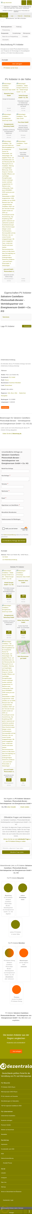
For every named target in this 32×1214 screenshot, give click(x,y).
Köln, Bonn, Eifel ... (13, 393)
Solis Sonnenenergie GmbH (23, 657)
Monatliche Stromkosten (9, 512)
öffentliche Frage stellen (17, 852)
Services (6, 317)
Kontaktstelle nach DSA (7, 1149)
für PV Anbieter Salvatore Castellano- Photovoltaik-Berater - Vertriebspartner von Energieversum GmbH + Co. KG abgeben (8, 904)
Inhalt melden (24, 807)
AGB (2, 1153)
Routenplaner (27, 326)
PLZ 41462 (12, 377)
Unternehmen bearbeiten (8, 1115)
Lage (12, 16)
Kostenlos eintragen (6, 1120)
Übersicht (4, 16)
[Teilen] (25, 1211)
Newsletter (4, 1134)
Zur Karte (5, 557)
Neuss (7, 380)
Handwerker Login (8, 1200)
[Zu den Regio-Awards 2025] (5, 1209)
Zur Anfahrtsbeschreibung (9, 559)
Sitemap (3, 1187)
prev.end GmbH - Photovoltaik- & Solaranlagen (9, 271)
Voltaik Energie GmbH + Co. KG (23, 96)
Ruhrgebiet (4, 395)
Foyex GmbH (23, 149)
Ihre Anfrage (5, 475)
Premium (28, 80)
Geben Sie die (12, 433)
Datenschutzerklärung (9, 534)
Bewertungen (28, 16)
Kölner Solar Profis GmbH (23, 621)
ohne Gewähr (11, 807)
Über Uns (3, 1182)
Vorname (4, 484)
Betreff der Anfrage (7, 468)
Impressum (4, 1144)
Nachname (5, 491)
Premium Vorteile (6, 1125)
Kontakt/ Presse (7, 1163)
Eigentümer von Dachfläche (10, 505)
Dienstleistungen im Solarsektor (10, 1101)
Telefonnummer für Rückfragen (11, 519)
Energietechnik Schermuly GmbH (9, 125)
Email (3, 498)
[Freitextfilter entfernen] (24, 2)
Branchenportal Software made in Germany (11, 1209)
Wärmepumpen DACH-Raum (9, 1091)
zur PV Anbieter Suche (2, 7)
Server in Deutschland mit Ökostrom (11, 1191)
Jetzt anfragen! (17, 64)
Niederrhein (22, 393)
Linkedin (3, 1173)
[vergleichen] (2, 19)
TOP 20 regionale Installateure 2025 (11, 1105)
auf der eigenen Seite (23, 963)
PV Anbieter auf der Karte (10, 68)
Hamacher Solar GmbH (9, 94)
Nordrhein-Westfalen (15, 382)
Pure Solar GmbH (23, 122)
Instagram (4, 1177)
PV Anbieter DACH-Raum (8, 1087)
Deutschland (8, 385)
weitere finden (22, 897)
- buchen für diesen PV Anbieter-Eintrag (16, 999)
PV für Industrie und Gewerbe (9, 1096)
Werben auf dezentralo (7, 1129)
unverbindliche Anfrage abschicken (13, 541)
